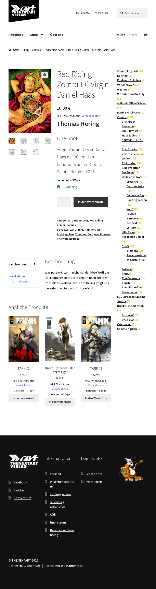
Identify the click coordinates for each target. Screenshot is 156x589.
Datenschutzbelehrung (25, 566)
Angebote (16, 35)
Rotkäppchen (65, 234)
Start (16, 50)
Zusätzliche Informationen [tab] (19, 279)
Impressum (58, 522)
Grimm (79, 229)
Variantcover (80, 220)
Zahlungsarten (60, 494)
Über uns (56, 35)
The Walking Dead (68, 239)
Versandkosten (91, 116)
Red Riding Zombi (54, 50)
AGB (53, 514)
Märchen (89, 229)
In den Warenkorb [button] (24, 398)
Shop (34, 35)
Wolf (100, 229)
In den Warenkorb (90, 202)
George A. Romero (99, 234)
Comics (36, 50)
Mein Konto (83, 13)
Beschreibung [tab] (18, 264)
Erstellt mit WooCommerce (63, 566)
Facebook (20, 482)
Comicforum (22, 498)
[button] (44, 75)
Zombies (80, 234)
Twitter (19, 490)
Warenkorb (102, 13)
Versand (55, 474)
